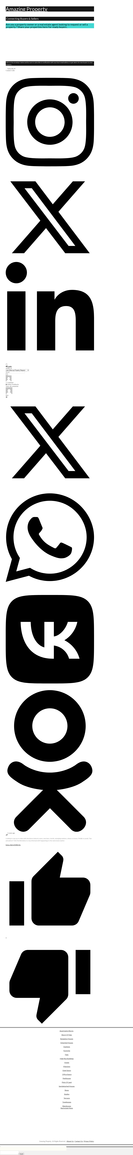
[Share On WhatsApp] (50, 588)
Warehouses (66, 1106)
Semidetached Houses (67, 1086)
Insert (21, 1154)
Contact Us (79, 1141)
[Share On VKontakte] (50, 689)
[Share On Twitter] (50, 486)
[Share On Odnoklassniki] (50, 831)
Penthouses (67, 1078)
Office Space (66, 1074)
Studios (66, 1094)
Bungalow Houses (66, 1039)
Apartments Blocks (66, 1031)
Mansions (66, 1066)
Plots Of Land (67, 1082)
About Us (70, 1141)
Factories (66, 1051)
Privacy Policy (89, 1141)
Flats (66, 1055)
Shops (67, 1090)
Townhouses (66, 1102)
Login (9, 366)
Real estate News (67, 1108)
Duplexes (66, 1047)
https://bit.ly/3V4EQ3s (13, 845)
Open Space (66, 1070)
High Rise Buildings (67, 1059)
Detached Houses (66, 1043)
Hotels (66, 1062)
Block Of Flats (67, 1035)
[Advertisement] (50, 45)
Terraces (67, 1098)
